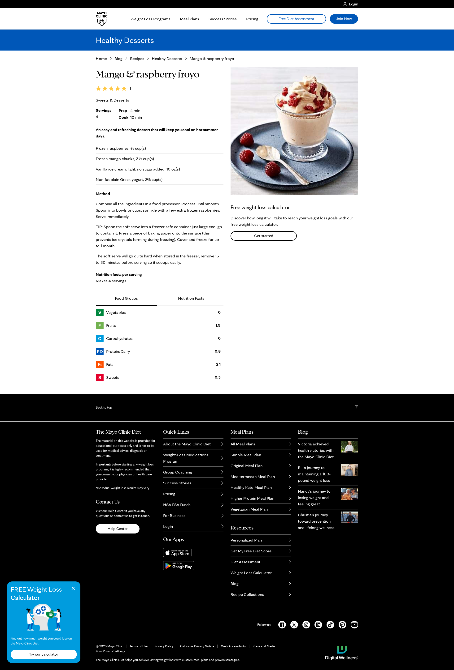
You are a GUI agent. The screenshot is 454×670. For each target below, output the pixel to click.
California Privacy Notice (197, 646)
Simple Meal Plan (246, 454)
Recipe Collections (247, 594)
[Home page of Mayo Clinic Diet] (100, 19)
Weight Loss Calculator (251, 572)
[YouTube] (352, 624)
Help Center (118, 528)
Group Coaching (177, 471)
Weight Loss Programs (150, 18)
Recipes (137, 58)
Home (101, 58)
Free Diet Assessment (296, 18)
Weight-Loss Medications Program (185, 458)
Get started (263, 235)
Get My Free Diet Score (251, 550)
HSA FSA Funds (177, 504)
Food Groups (126, 298)
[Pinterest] (341, 624)
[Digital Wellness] (341, 653)
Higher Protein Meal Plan (252, 498)
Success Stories (223, 18)
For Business (174, 515)
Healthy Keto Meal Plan (251, 487)
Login (168, 526)
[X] (293, 624)
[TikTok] (329, 624)
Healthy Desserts (167, 58)
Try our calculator (43, 654)
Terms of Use (139, 646)
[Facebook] (281, 624)
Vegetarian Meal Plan (249, 509)
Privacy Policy (163, 646)
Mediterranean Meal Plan (253, 476)
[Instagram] (305, 624)
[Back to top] (356, 407)
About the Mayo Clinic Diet (187, 443)
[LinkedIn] (317, 624)
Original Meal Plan (246, 465)
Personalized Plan (246, 540)
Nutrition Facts (191, 298)
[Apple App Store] (193, 552)
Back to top (104, 407)
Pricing (252, 18)
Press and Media (264, 646)
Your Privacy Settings (110, 651)
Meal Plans (189, 18)
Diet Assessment (245, 561)
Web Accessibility (233, 646)
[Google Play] (193, 565)
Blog (118, 58)
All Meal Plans (243, 443)
